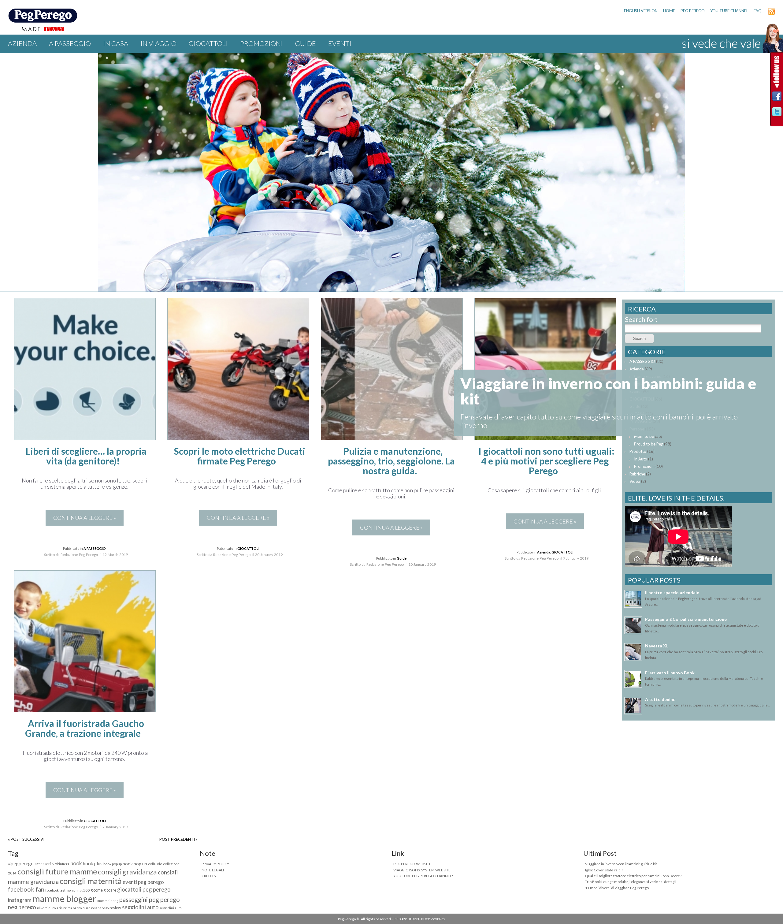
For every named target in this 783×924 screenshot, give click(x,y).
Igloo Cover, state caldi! (604, 870)
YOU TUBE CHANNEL (729, 10)
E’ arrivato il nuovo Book (670, 672)
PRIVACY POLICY (215, 864)
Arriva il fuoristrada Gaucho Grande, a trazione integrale (84, 728)
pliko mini (44, 908)
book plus (92, 863)
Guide (305, 43)
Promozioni (261, 43)
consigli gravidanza (127, 871)
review (115, 908)
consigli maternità (91, 880)
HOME (669, 10)
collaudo (155, 864)
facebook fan (26, 889)
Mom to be (644, 436)
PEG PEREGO (693, 10)
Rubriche (637, 473)
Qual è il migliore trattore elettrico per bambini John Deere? (633, 876)
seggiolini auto (140, 907)
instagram (20, 900)
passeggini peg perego (149, 899)
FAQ (758, 10)
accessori (43, 864)
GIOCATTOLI (208, 43)
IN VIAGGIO (158, 43)
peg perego (22, 907)
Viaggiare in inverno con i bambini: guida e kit (621, 864)
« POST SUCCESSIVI (26, 839)
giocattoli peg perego (143, 889)
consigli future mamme (57, 871)
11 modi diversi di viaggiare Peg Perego (617, 887)
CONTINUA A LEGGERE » (84, 517)
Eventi (339, 43)
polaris (57, 908)
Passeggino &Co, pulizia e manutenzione (686, 619)
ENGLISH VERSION (641, 10)
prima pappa (72, 908)
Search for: (641, 319)
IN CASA (115, 43)
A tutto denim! (660, 699)
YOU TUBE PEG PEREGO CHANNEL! (423, 876)
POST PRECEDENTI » (178, 839)
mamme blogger (64, 898)
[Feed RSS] (771, 13)
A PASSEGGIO (70, 43)
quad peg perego (96, 908)
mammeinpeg (107, 901)
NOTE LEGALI (213, 870)
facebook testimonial (60, 890)
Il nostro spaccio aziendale (672, 592)
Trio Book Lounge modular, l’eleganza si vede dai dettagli (630, 881)
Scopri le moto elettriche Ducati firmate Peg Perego (239, 455)
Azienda (22, 43)
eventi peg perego (143, 882)
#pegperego (21, 863)
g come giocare (103, 890)
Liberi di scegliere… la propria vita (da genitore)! (86, 455)
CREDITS (209, 876)
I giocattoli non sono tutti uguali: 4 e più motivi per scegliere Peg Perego (546, 460)
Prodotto (637, 451)
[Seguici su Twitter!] (777, 113)
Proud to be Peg (648, 444)
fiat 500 (83, 890)
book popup (112, 864)
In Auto (640, 458)
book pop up (135, 863)
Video (634, 481)
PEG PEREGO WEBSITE (412, 864)
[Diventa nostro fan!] (777, 97)
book (76, 863)
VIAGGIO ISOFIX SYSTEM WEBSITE (422, 870)
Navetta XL (656, 645)
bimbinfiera (60, 864)
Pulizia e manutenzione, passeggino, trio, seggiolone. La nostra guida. (391, 460)
